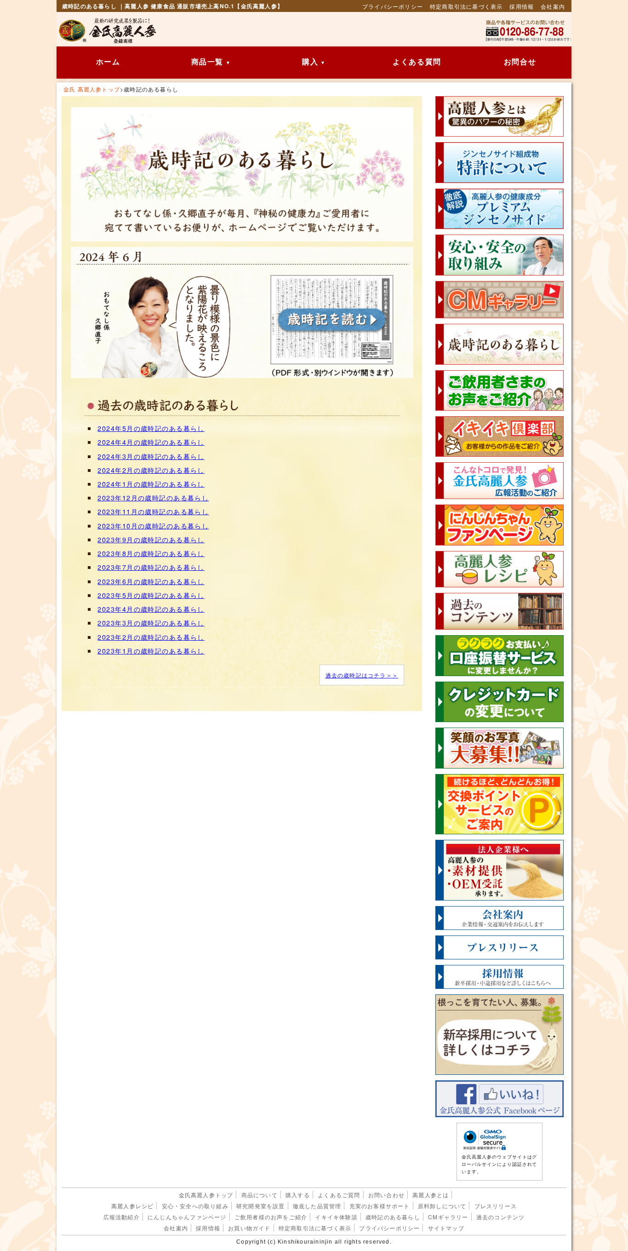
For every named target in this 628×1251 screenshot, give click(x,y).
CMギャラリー (448, 1217)
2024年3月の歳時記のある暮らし (150, 456)
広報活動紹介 (121, 1217)
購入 (310, 62)
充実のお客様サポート (379, 1206)
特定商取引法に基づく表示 (466, 6)
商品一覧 (207, 62)
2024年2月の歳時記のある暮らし (150, 470)
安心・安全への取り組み (195, 1206)
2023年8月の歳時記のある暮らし (150, 553)
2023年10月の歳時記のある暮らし (153, 525)
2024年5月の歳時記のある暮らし (150, 428)
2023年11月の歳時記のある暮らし (153, 511)
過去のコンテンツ (500, 1217)
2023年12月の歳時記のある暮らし (153, 497)
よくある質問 (417, 62)
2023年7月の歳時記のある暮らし (150, 567)
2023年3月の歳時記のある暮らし (150, 622)
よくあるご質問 (339, 1195)
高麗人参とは (430, 1195)
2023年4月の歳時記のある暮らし (150, 609)
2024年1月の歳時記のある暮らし (150, 483)
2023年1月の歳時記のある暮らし (150, 650)
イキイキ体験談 (336, 1217)
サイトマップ (446, 1228)
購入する (297, 1195)
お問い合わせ (386, 1195)
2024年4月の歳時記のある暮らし (150, 442)
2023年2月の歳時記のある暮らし (150, 637)
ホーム (108, 62)
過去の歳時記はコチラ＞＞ (361, 675)
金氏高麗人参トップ (206, 1195)
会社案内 (553, 6)
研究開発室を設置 (260, 1206)
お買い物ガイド (249, 1228)
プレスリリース (495, 1206)
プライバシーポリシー (392, 6)
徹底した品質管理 (317, 1206)
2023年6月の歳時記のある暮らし (150, 581)
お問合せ (520, 62)
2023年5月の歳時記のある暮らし (150, 595)
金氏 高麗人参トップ (91, 89)
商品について (259, 1195)
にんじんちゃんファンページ (187, 1217)
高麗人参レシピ (132, 1206)
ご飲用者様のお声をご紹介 (270, 1217)
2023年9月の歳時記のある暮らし (150, 539)
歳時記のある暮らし (392, 1217)
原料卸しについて (442, 1206)
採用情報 (521, 6)
